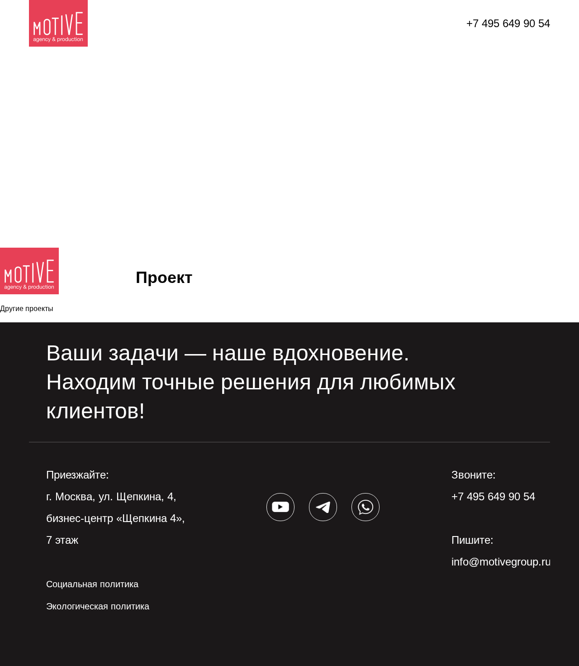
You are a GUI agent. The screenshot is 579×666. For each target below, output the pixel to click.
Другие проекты (26, 308)
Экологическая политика (97, 606)
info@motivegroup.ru (501, 562)
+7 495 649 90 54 (508, 23)
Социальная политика (92, 584)
